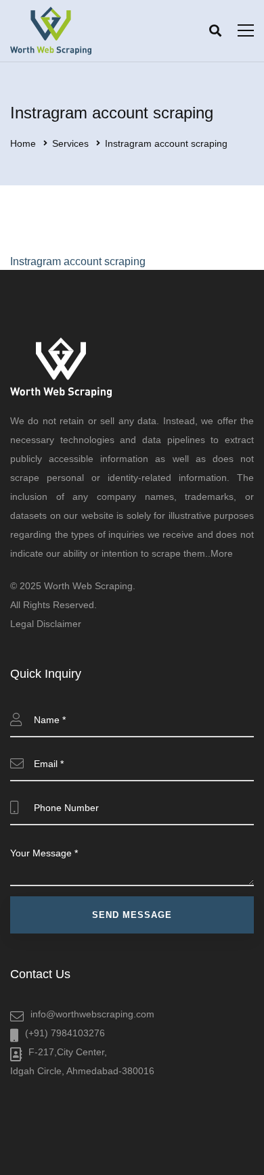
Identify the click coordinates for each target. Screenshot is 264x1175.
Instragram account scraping (78, 261)
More (222, 553)
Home (23, 143)
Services (70, 143)
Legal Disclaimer (45, 623)
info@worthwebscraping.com (92, 1014)
